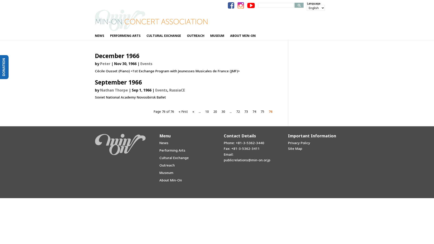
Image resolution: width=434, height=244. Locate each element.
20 (215, 111)
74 (254, 111)
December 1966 (117, 56)
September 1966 (118, 82)
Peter (105, 63)
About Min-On (170, 180)
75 (262, 111)
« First (183, 111)
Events (146, 63)
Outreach (167, 165)
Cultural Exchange (174, 157)
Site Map (295, 148)
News (163, 143)
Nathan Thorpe (114, 90)
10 (207, 111)
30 (223, 111)
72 (238, 111)
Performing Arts (172, 150)
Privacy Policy (299, 143)
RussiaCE (177, 90)
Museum (166, 172)
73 (246, 111)
